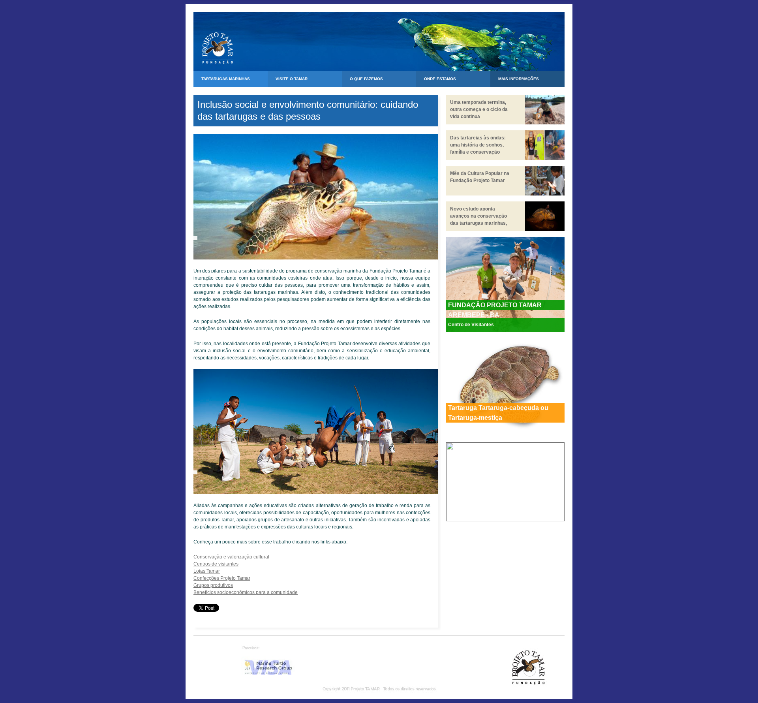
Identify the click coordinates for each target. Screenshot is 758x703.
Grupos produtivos (213, 585)
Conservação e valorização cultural (231, 557)
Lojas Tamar (206, 571)
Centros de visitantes (215, 564)
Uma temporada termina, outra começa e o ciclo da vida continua (479, 109)
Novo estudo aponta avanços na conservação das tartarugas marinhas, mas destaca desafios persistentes (478, 223)
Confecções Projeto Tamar (221, 578)
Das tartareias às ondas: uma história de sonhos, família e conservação (478, 145)
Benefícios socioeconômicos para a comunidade (245, 592)
